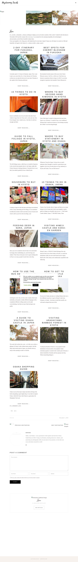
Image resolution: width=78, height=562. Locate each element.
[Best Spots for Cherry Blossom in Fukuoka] (54, 62)
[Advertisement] (39, 536)
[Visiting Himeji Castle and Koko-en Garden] (54, 240)
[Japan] (13, 18)
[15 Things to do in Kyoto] (24, 104)
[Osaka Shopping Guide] (24, 379)
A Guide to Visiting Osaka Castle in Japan (23, 320)
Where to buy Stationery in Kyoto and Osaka (54, 138)
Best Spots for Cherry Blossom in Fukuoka (54, 50)
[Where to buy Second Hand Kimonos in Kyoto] (54, 107)
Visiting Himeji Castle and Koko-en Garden (54, 227)
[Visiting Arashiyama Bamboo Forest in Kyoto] (54, 335)
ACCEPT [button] (36, 285)
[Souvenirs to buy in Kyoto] (24, 195)
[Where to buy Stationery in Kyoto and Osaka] (54, 151)
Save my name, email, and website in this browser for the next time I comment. (25, 477)
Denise (12, 417)
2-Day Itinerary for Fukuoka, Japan (23, 50)
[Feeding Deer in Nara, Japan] (24, 238)
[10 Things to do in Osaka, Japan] (54, 195)
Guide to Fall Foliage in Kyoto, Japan (24, 138)
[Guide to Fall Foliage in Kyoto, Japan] (24, 151)
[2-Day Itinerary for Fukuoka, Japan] (24, 62)
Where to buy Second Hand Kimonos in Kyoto (54, 94)
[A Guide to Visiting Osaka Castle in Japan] (24, 333)
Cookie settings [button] (27, 285)
